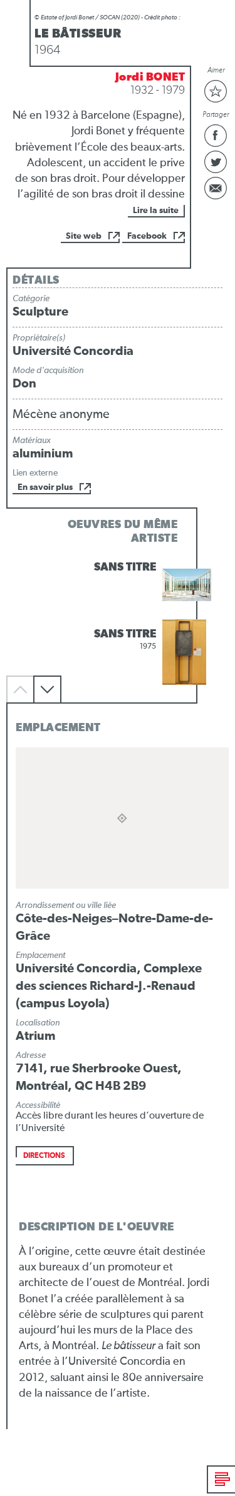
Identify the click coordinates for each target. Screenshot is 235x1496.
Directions (44, 1156)
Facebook (147, 236)
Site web (84, 236)
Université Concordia (73, 351)
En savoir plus (45, 487)
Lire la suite (156, 210)
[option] (117, 585)
